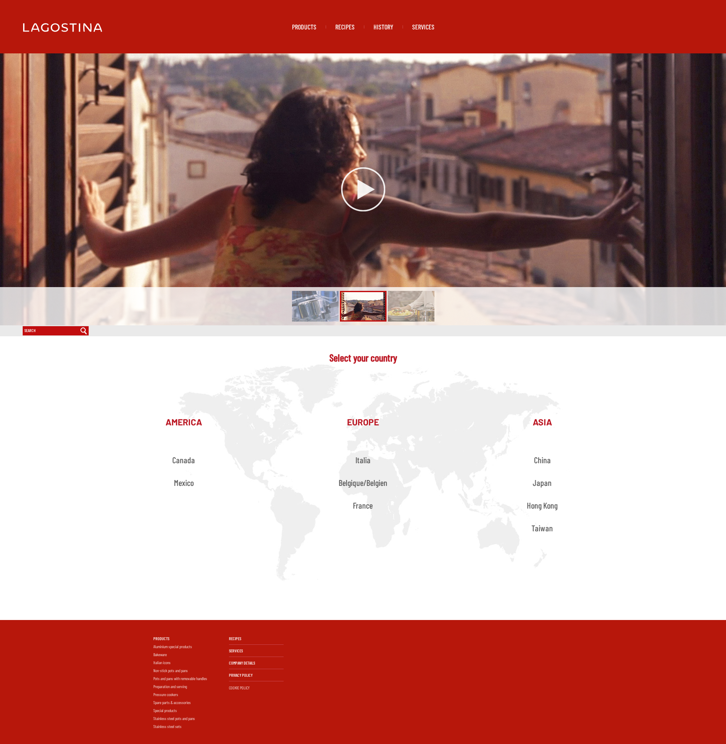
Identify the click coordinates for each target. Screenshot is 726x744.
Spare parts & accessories (172, 702)
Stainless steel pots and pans (174, 718)
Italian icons (162, 662)
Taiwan (542, 528)
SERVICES (423, 27)
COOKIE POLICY (239, 687)
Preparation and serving (170, 686)
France (363, 505)
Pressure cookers (165, 694)
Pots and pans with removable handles (180, 678)
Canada (183, 460)
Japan (542, 483)
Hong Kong (542, 505)
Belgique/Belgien (363, 483)
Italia (363, 460)
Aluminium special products (172, 646)
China (542, 460)
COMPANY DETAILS (242, 662)
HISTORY (383, 27)
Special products (165, 710)
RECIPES (345, 27)
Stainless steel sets (167, 726)
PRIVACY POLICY (241, 675)
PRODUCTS (304, 27)
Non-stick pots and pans (170, 670)
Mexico (184, 483)
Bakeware (160, 654)
